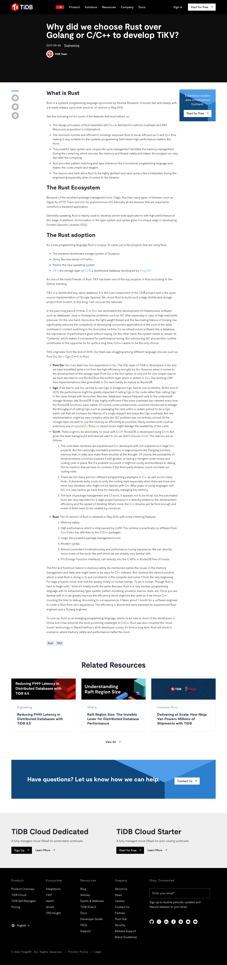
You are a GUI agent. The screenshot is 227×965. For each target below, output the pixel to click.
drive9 (50, 907)
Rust (50, 643)
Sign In (177, 7)
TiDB (87, 270)
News (118, 895)
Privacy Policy (78, 951)
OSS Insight (53, 913)
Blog (83, 889)
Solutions (91, 7)
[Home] (22, 7)
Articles (85, 895)
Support (85, 931)
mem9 (50, 901)
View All (111, 742)
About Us (121, 889)
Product (74, 7)
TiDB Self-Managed (23, 901)
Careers (120, 901)
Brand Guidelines (126, 937)
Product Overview (22, 889)
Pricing (15, 907)
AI (60, 7)
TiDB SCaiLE (88, 907)
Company (127, 7)
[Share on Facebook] (15, 97)
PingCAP (145, 270)
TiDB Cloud (18, 895)
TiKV (55, 270)
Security (120, 925)
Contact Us (184, 781)
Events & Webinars (92, 901)
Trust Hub (121, 919)
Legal (97, 951)
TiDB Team (61, 54)
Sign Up (19, 850)
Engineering (71, 45)
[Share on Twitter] (15, 106)
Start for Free (195, 113)
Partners (120, 913)
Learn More (42, 850)
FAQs (83, 925)
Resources (109, 7)
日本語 (18, 933)
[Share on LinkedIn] (15, 115)
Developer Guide (91, 919)
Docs (142, 7)
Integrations (53, 889)
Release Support (125, 931)
